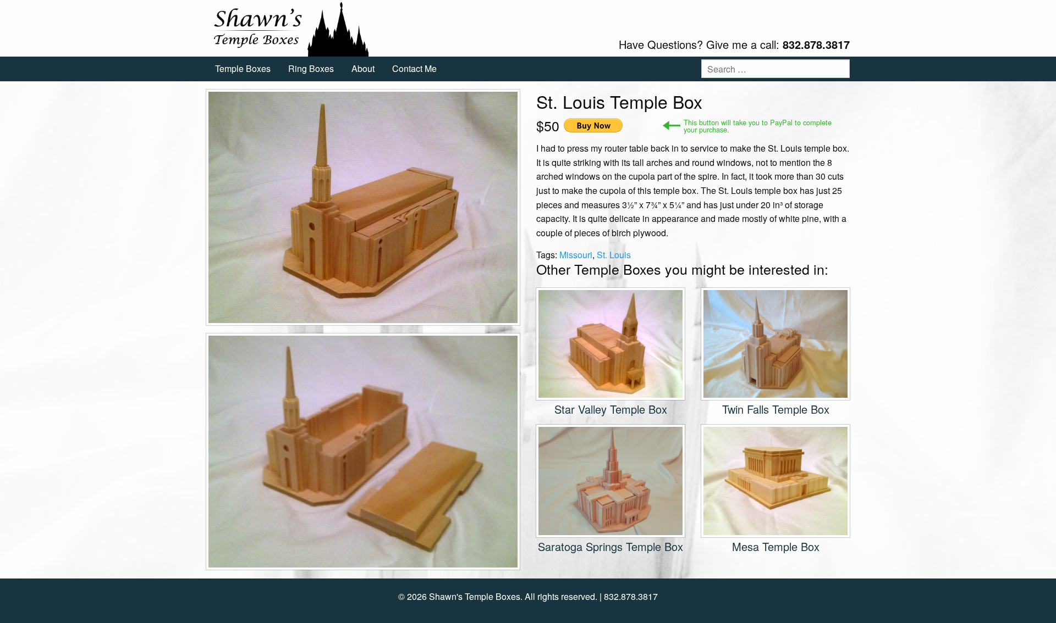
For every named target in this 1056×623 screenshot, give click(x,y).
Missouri (575, 254)
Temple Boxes (243, 68)
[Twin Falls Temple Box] (775, 342)
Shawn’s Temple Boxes (288, 28)
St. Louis (614, 254)
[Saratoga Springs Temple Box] (610, 480)
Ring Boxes (311, 68)
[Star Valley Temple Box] (610, 342)
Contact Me (414, 68)
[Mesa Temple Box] (775, 480)
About (363, 68)
